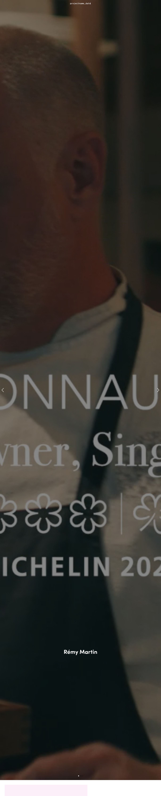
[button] (3, 390)
